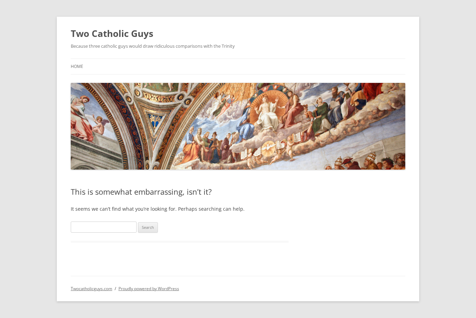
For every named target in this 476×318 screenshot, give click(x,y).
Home (77, 66)
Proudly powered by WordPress (148, 289)
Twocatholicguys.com (91, 289)
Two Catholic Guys (112, 33)
